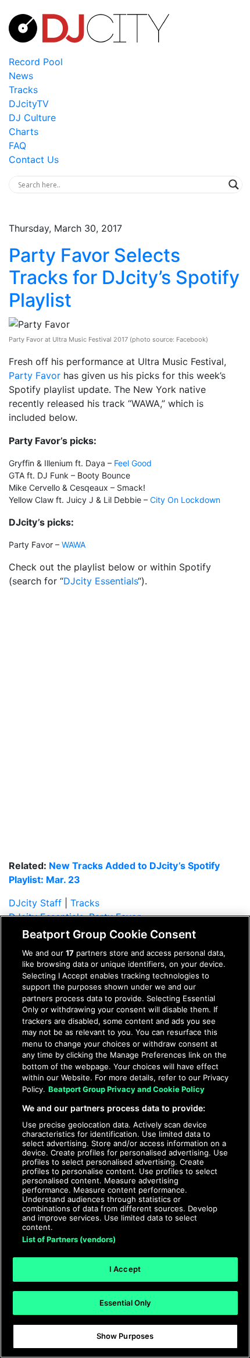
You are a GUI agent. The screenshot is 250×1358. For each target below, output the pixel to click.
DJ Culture (32, 117)
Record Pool (36, 62)
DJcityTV (29, 103)
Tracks (23, 89)
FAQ (17, 145)
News (21, 75)
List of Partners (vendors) (69, 1239)
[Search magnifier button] (234, 184)
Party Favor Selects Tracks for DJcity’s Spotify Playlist (124, 277)
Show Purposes (125, 1336)
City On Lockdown (185, 500)
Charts (23, 131)
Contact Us (34, 159)
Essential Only (125, 1302)
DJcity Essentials (100, 581)
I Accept (125, 1269)
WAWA (73, 544)
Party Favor (34, 375)
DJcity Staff (35, 903)
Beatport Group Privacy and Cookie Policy (126, 1089)
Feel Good (133, 463)
